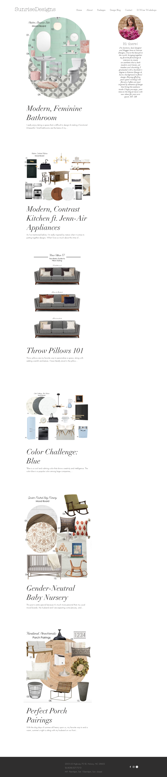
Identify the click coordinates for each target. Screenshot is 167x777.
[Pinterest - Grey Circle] (137, 767)
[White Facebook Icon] (130, 767)
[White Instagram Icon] (133, 767)
